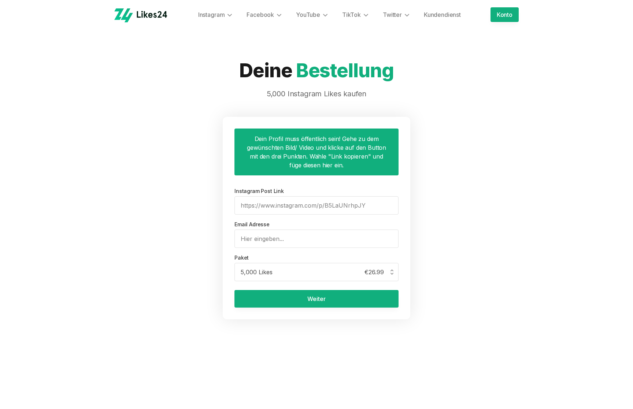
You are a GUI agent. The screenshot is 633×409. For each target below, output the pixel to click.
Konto (504, 14)
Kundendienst (442, 14)
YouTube (308, 14)
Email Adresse (252, 224)
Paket (241, 257)
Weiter (316, 298)
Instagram (211, 14)
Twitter (392, 14)
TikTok (351, 14)
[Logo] (140, 15)
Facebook (260, 14)
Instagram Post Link (259, 191)
